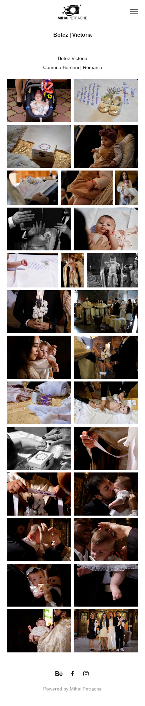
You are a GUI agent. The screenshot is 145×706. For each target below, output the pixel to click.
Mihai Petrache (86, 689)
